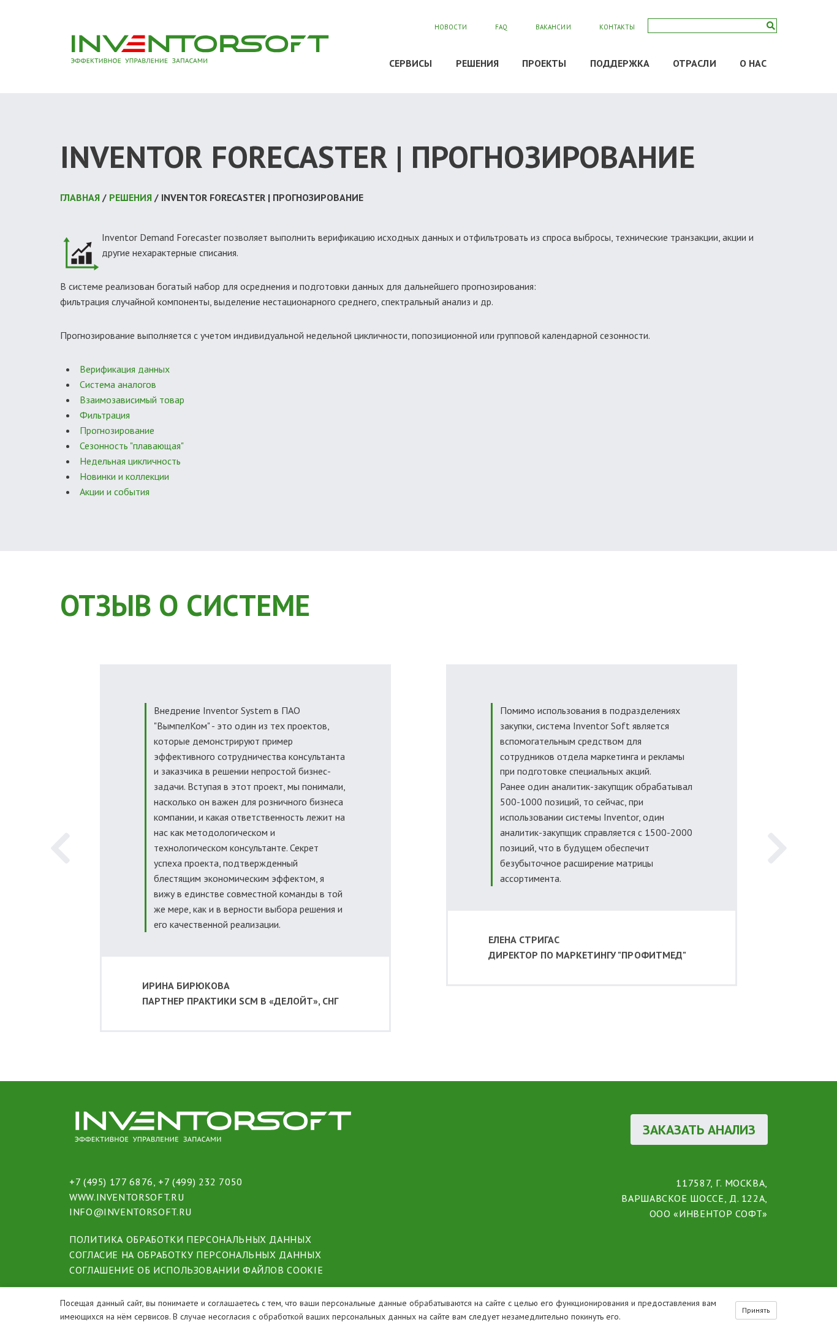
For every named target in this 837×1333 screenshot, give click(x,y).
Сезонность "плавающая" (132, 445)
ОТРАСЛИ (694, 63)
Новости (450, 27)
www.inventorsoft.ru (126, 1197)
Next (777, 848)
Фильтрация (105, 415)
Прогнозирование (117, 430)
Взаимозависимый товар (132, 399)
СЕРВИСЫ (411, 63)
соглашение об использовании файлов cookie (196, 1270)
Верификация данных (125, 369)
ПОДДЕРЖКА (620, 63)
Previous (60, 848)
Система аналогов (118, 384)
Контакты (617, 27)
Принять (756, 1310)
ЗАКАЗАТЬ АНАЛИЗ (699, 1129)
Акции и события (115, 491)
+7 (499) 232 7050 (200, 1181)
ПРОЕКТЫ (544, 63)
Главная (80, 197)
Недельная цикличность (130, 461)
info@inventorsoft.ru (130, 1212)
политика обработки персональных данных (190, 1239)
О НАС (753, 63)
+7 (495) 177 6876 (111, 1181)
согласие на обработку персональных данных (195, 1254)
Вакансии (553, 27)
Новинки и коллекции (124, 476)
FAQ (501, 27)
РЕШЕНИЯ (477, 63)
